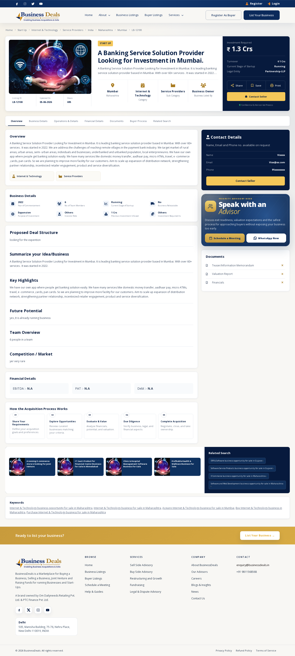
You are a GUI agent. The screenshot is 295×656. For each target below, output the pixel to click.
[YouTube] (41, 3)
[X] (28, 610)
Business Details (38, 121)
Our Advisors (199, 572)
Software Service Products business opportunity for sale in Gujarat (242, 468)
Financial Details (94, 121)
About (103, 15)
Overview (16, 121)
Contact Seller (258, 96)
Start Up (22, 30)
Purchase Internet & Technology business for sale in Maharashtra (66, 512)
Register (256, 3)
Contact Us (198, 598)
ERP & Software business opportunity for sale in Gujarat (237, 460)
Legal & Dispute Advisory (145, 592)
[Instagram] (25, 3)
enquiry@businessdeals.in (252, 565)
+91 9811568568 (246, 572)
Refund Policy (244, 650)
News (194, 592)
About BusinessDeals (204, 565)
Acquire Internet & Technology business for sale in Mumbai (198, 508)
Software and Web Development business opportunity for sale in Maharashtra (247, 483)
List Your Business (261, 15)
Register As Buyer (223, 15)
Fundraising (137, 585)
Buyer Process (138, 121)
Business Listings (127, 15)
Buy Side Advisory (141, 572)
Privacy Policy (224, 650)
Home (89, 15)
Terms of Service (266, 650)
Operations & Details (66, 121)
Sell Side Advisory (141, 565)
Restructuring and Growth (146, 578)
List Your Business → (260, 535)
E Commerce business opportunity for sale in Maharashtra (238, 476)
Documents (116, 121)
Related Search (162, 121)
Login (276, 3)
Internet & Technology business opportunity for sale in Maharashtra (51, 508)
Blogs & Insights (201, 585)
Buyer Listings (154, 15)
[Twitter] (33, 3)
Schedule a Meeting (97, 585)
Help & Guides (94, 592)
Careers (196, 578)
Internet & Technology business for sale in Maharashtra (127, 508)
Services (174, 15)
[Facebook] (17, 3)
